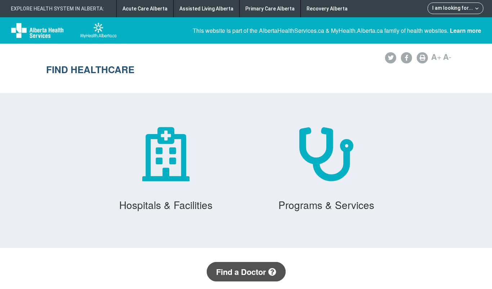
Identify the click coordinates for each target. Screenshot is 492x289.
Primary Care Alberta (270, 9)
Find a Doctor (242, 271)
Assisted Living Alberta (206, 9)
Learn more (465, 30)
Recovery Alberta (327, 9)
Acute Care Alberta (144, 9)
